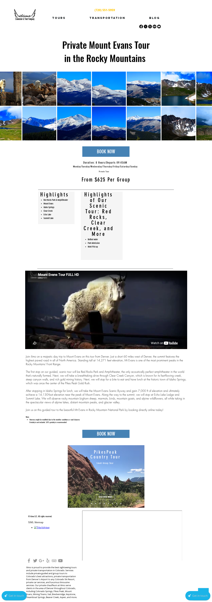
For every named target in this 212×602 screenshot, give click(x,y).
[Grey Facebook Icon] (29, 560)
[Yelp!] (150, 26)
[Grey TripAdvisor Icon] (54, 560)
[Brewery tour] (104, 503)
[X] (145, 26)
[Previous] (73, 476)
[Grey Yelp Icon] (48, 560)
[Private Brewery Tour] (120, 503)
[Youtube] (159, 26)
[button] (59, 18)
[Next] (139, 476)
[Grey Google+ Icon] (41, 560)
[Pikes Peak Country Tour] (99, 503)
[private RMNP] (112, 503)
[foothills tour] (91, 503)
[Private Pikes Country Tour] (116, 503)
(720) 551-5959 (105, 10)
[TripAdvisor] (154, 26)
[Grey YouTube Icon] (60, 560)
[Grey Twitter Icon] (35, 560)
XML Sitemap (35, 522)
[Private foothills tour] (108, 503)
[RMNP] (95, 503)
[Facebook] (141, 26)
